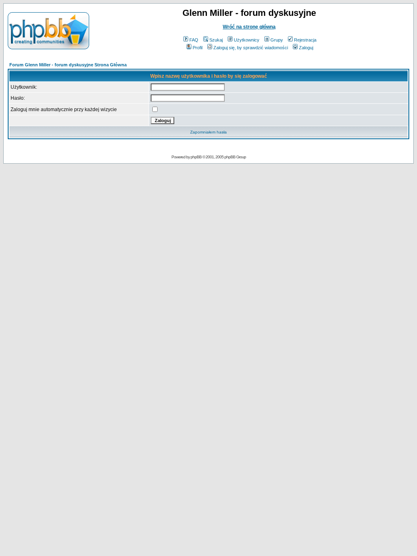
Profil (197, 47)
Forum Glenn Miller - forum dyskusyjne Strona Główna (68, 64)
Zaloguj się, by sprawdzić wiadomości (250, 47)
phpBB (196, 157)
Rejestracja (305, 39)
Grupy (276, 39)
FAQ (193, 39)
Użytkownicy (246, 39)
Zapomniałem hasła (208, 132)
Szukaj (216, 39)
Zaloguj (306, 47)
